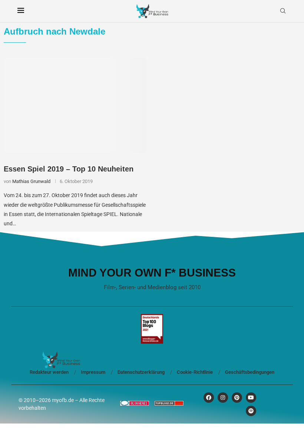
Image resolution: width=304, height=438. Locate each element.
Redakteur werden (49, 372)
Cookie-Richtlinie (195, 372)
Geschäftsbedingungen (249, 372)
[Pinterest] (237, 397)
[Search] (283, 11)
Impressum (93, 372)
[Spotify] (251, 411)
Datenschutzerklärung (141, 372)
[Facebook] (209, 397)
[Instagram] (223, 397)
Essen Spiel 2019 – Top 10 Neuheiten (68, 169)
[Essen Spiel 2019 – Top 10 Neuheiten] (75, 105)
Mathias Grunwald (31, 181)
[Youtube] (251, 397)
